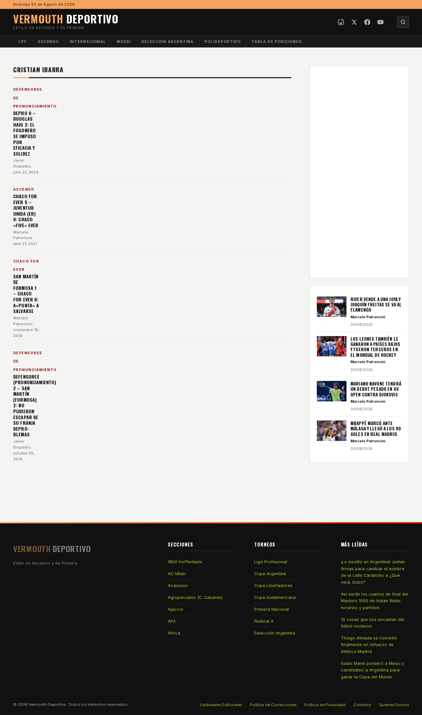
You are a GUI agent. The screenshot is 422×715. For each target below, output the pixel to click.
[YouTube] (380, 22)
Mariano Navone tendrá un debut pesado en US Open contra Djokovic (375, 389)
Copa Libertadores (273, 585)
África (174, 633)
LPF (22, 41)
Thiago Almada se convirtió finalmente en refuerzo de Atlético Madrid (369, 645)
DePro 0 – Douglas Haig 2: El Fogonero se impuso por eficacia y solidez (24, 133)
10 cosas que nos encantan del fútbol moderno (372, 623)
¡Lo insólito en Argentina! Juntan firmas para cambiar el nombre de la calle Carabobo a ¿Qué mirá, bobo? (373, 571)
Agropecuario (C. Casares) (195, 597)
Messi (124, 41)
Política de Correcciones (273, 704)
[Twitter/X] (354, 22)
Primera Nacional (271, 609)
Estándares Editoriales (221, 704)
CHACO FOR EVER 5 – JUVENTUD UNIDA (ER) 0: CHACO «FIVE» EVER (26, 211)
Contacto (362, 704)
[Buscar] (403, 22)
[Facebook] (367, 22)
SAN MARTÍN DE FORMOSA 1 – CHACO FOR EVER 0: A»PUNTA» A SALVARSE (26, 294)
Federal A (264, 621)
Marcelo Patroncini (367, 317)
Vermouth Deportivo (47, 704)
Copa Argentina (270, 573)
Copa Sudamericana (275, 597)
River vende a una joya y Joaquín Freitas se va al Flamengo (376, 304)
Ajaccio (175, 609)
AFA (172, 621)
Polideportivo (222, 41)
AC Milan (177, 573)
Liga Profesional (270, 561)
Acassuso (178, 585)
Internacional (88, 41)
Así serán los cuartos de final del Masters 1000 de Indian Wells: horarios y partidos (374, 601)
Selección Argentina (167, 41)
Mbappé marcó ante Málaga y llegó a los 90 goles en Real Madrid (375, 428)
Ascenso (48, 41)
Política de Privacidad (325, 704)
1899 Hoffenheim (185, 561)
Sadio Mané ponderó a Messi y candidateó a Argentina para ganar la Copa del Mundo (372, 670)
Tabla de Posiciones (277, 41)
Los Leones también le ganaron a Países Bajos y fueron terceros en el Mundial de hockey (375, 346)
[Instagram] (341, 22)
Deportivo (66, 18)
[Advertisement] (359, 172)
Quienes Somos (394, 704)
